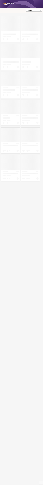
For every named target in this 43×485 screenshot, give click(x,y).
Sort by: (27, 10)
